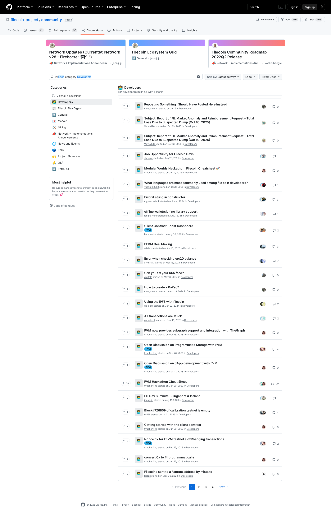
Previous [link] (180, 487)
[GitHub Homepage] (83, 504)
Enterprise (115, 7)
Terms (114, 504)
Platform (23, 7)
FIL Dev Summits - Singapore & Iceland (172, 396)
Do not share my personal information (230, 504)
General (139, 58)
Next (222, 487)
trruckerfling (150, 172)
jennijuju (117, 63)
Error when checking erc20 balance (170, 258)
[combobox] (124, 77)
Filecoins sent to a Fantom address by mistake (178, 472)
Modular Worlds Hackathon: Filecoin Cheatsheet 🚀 (182, 168)
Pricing (134, 7)
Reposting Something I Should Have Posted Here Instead (185, 104)
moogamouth (151, 108)
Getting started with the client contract (172, 425)
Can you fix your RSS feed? (164, 273)
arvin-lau (149, 262)
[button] (198, 77)
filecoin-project (24, 19)
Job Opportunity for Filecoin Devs (169, 154)
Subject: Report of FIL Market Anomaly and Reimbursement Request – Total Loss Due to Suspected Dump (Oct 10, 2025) (199, 120)
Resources (66, 7)
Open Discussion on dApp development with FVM (180, 363)
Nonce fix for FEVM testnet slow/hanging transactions (184, 439)
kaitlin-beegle (273, 63)
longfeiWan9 (150, 215)
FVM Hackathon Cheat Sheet (165, 381)
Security (136, 504)
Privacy (125, 504)
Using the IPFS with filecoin (164, 302)
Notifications (267, 19)
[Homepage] (9, 7)
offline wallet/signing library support (170, 211)
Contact (182, 504)
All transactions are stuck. (163, 316)
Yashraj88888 (151, 186)
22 (277, 384)
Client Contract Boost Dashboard (168, 226)
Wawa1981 (150, 126)
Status (147, 504)
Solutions (44, 7)
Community (160, 504)
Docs (172, 504)
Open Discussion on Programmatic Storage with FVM (183, 345)
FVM (148, 230)
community (51, 19)
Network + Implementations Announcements (79, 63)
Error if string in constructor (164, 197)
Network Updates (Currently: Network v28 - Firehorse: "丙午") (84, 54)
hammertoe (150, 234)
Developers (185, 108)
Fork (291, 19)
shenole (148, 158)
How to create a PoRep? (161, 287)
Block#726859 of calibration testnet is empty (177, 410)
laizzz (147, 475)
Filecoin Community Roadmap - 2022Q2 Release (241, 54)
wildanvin (149, 248)
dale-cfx (148, 305)
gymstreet (149, 320)
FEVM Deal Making (158, 244)
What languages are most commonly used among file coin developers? (196, 183)
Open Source (90, 7)
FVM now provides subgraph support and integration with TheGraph (194, 330)
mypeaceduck (152, 201)
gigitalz (148, 277)
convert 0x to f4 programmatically (169, 457)
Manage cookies (198, 504)
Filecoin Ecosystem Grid (154, 52)
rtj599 (147, 414)
